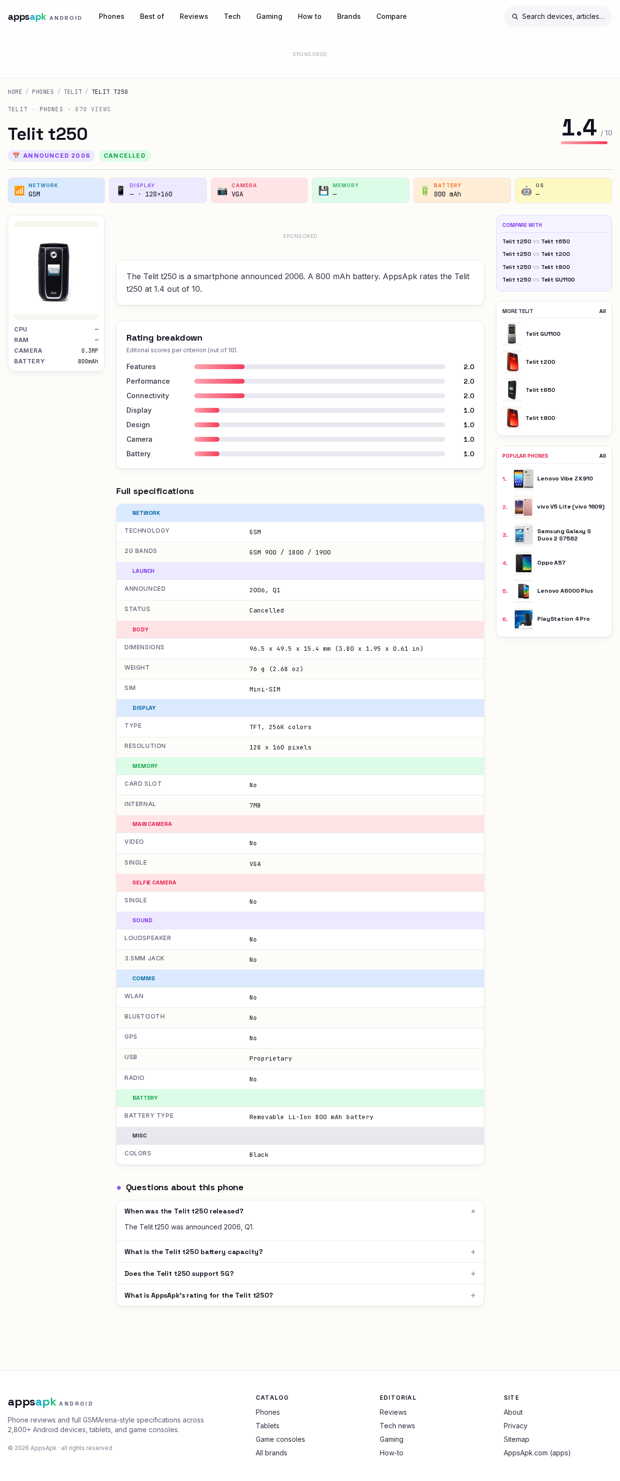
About (513, 1412)
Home (15, 92)
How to (310, 16)
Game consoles (280, 1439)
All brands (271, 1453)
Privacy (515, 1425)
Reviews (194, 16)
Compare (391, 16)
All (602, 311)
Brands (349, 16)
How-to (391, 1453)
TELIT (72, 92)
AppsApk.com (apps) (537, 1453)
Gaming (269, 16)
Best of (152, 16)
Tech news (397, 1425)
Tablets (267, 1425)
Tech (232, 16)
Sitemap (516, 1439)
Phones (111, 16)
